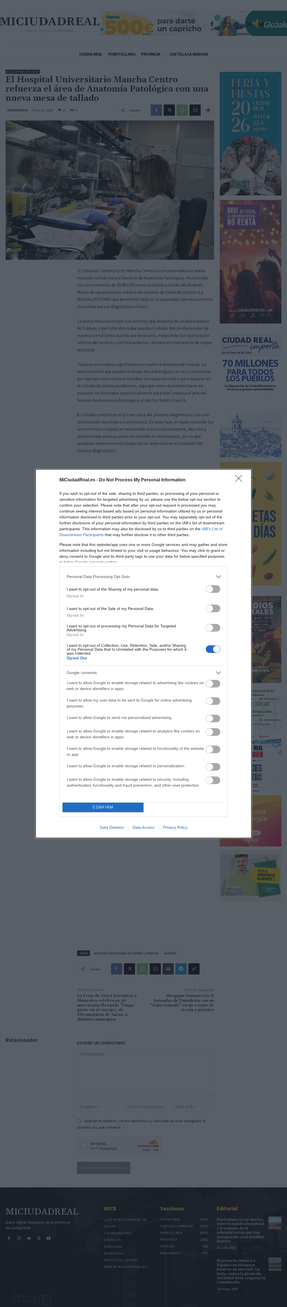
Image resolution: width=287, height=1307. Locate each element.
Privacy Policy (175, 827)
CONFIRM (103, 807)
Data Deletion (112, 827)
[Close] (240, 480)
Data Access (143, 827)
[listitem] (143, 577)
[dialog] (143, 653)
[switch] (213, 589)
